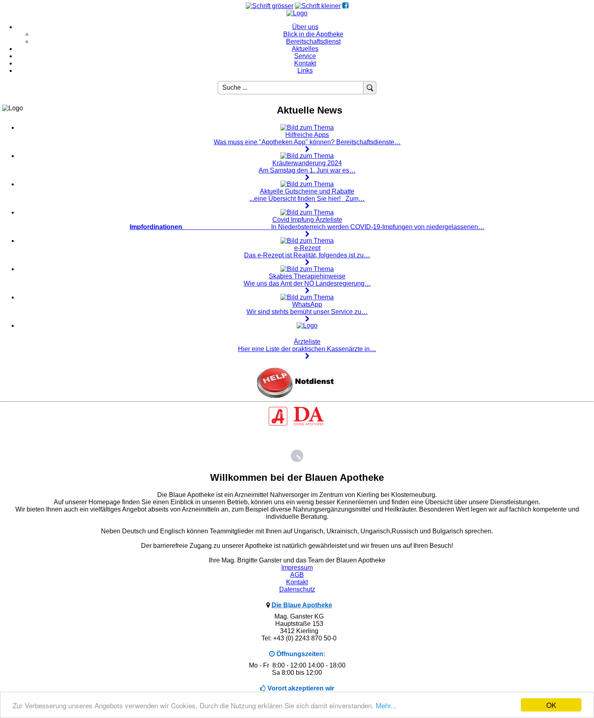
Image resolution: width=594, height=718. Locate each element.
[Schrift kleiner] (318, 5)
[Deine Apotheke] (297, 424)
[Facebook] (345, 5)
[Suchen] (370, 88)
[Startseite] (297, 13)
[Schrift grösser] (269, 5)
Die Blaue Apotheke (302, 605)
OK (551, 705)
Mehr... (386, 705)
